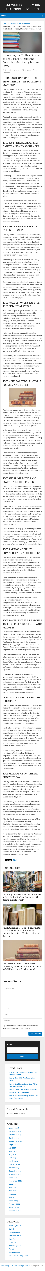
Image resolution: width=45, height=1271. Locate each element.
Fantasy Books (14, 1232)
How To (12, 1239)
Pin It (15, 860)
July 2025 (12, 1148)
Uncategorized (14, 1252)
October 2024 (14, 1178)
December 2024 (15, 1171)
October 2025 (14, 1138)
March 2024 (13, 1201)
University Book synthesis (19, 1256)
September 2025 (15, 1141)
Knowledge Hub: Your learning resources (15, 1266)
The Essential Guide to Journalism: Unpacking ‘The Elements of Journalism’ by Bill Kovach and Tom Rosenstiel (22, 966)
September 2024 (15, 1181)
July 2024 (12, 1188)
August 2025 (13, 1145)
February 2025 (14, 1164)
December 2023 (15, 1211)
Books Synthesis (15, 1226)
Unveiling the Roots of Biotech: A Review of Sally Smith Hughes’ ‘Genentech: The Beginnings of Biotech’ (22, 897)
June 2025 (13, 1151)
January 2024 (14, 1207)
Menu (3, 16)
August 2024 (14, 1184)
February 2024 (14, 1204)
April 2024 (12, 1197)
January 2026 (14, 1128)
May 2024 (12, 1194)
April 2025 (12, 1158)
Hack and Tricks (15, 1236)
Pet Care (12, 1249)
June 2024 (13, 1191)
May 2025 (12, 1155)
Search (9, 1044)
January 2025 (14, 1168)
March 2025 (13, 1161)
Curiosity (12, 1229)
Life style (12, 1242)
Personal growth (15, 1246)
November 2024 (15, 1174)
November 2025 (15, 1135)
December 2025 (15, 1131)
